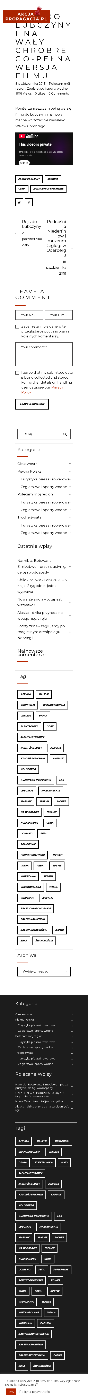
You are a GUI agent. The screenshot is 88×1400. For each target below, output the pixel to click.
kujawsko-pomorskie (35, 780)
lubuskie (26, 790)
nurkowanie (29, 822)
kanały (58, 758)
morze (61, 801)
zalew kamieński (32, 919)
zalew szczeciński (33, 930)
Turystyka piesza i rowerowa (45, 479)
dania (43, 715)
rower (57, 855)
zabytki (47, 897)
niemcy (51, 812)
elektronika (29, 726)
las (61, 780)
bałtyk (44, 694)
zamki (59, 930)
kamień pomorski (32, 758)
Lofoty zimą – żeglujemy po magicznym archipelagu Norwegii (41, 632)
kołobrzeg (28, 769)
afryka (25, 694)
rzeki (40, 865)
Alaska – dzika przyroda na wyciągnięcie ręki (40, 616)
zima (23, 940)
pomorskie (28, 844)
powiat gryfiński (32, 855)
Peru (43, 833)
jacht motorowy (32, 737)
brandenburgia (54, 705)
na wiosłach (29, 812)
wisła (53, 887)
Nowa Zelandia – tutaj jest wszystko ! (39, 602)
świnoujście (44, 940)
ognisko (26, 833)
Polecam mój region (35, 494)
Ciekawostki (27, 464)
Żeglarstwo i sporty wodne (47, 88)
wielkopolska (30, 887)
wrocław (27, 897)
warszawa (28, 876)
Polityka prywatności (34, 1392)
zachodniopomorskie (48, 188)
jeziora (52, 179)
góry (49, 726)
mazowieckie (50, 790)
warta (48, 876)
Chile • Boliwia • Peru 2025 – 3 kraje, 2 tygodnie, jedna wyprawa (42, 586)
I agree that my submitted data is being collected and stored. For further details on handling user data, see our (47, 382)
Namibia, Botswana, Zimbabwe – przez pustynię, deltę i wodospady (41, 566)
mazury (25, 801)
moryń (44, 801)
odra (21, 188)
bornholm (27, 705)
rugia (24, 865)
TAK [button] (11, 1391)
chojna (25, 715)
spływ (56, 865)
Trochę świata (29, 517)
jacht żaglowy (29, 179)
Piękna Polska (29, 471)
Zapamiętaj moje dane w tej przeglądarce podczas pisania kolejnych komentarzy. (45, 331)
